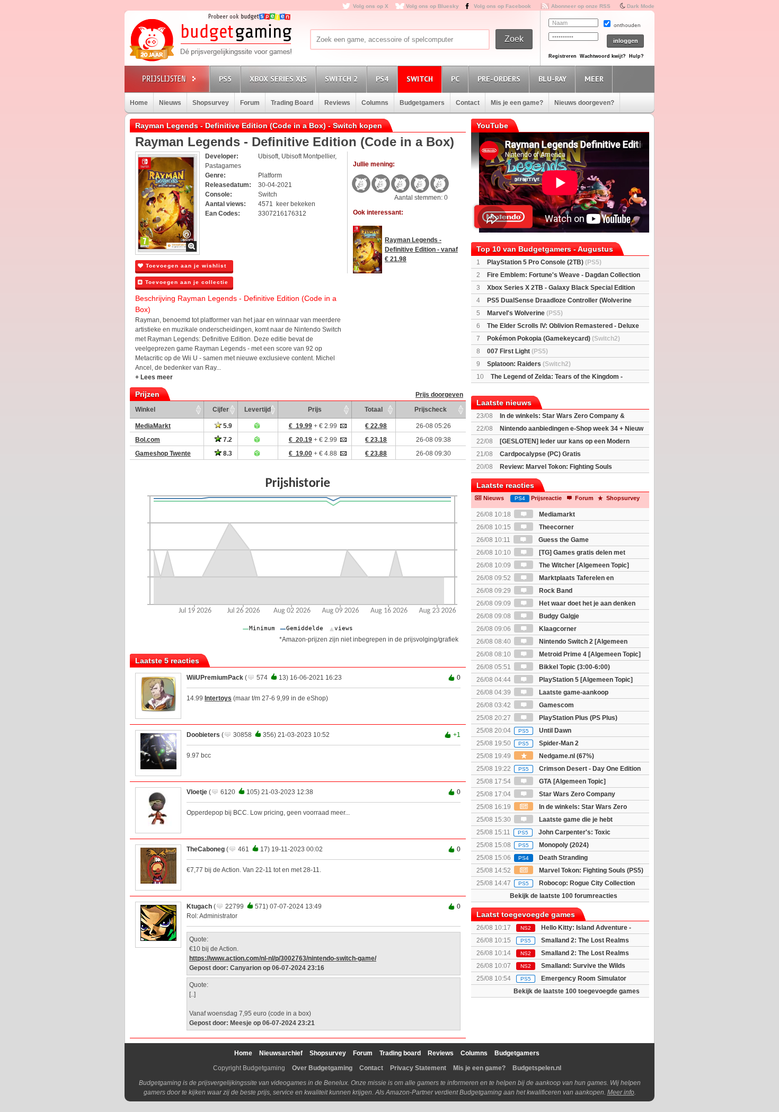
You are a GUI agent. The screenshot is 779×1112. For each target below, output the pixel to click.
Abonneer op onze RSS (580, 6)
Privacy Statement (418, 1068)
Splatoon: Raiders (529, 364)
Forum (250, 102)
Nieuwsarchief (281, 1053)
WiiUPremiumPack (215, 677)
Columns (374, 102)
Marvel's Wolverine (525, 313)
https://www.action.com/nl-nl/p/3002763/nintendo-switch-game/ (282, 958)
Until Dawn (544, 730)
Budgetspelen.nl (536, 1068)
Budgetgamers (422, 102)
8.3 (227, 453)
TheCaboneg (206, 849)
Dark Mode (640, 6)
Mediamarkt (556, 514)
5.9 (227, 426)
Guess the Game (563, 540)
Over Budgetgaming (322, 1068)
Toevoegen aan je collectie (185, 282)
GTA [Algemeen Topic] (571, 781)
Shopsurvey (210, 102)
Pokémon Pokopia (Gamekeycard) (553, 338)
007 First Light (517, 351)
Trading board (400, 1053)
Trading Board (292, 102)
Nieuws (170, 102)
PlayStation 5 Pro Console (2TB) (544, 262)
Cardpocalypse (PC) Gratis (540, 454)
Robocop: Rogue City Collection (576, 883)
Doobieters (203, 735)
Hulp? (636, 56)
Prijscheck (430, 409)
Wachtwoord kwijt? (603, 56)
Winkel (145, 409)
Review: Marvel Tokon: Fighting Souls (556, 466)
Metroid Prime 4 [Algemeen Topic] (589, 654)
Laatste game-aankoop (572, 692)
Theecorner (555, 527)
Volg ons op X (370, 6)
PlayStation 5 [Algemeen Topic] (585, 679)
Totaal (374, 409)
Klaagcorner (557, 629)
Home (139, 102)
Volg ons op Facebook (502, 6)
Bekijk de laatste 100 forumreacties (563, 896)
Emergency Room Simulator (583, 978)
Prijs (315, 409)
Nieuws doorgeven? (584, 102)
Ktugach (199, 906)
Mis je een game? (517, 102)
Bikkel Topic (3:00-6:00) (573, 667)
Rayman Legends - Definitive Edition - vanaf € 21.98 (421, 249)
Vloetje (197, 792)
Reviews (337, 102)
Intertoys (218, 698)
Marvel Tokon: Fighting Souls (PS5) (590, 870)
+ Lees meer (154, 377)
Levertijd (257, 409)
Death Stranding (553, 857)
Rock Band (554, 590)
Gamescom (555, 705)
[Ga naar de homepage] (210, 40)
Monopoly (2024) (553, 845)
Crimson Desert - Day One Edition (579, 768)
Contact (468, 102)
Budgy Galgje (558, 616)
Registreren (562, 56)
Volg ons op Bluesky (432, 6)
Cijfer (221, 409)
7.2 (227, 439)
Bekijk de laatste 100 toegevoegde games (577, 991)
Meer (594, 79)
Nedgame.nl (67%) (565, 756)
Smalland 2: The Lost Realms (585, 940)
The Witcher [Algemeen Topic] (583, 565)
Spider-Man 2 (548, 743)
